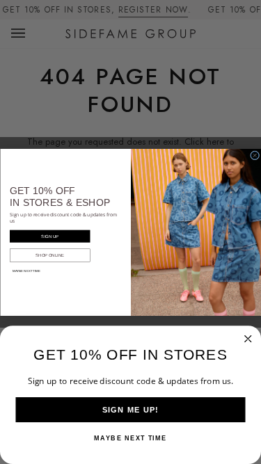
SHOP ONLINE (49, 255)
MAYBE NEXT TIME (26, 271)
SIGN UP (49, 236)
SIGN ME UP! (130, 410)
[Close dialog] (254, 155)
